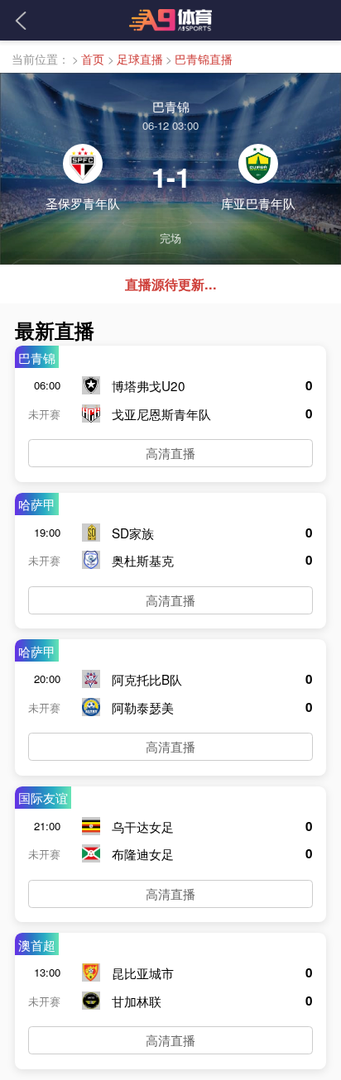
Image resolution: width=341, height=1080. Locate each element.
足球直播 (140, 58)
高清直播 (170, 452)
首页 (92, 58)
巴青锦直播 (204, 58)
